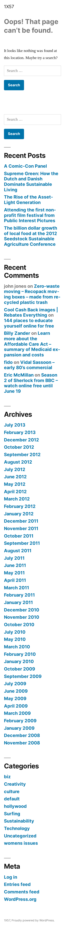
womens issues (21, 843)
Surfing (12, 813)
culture (12, 791)
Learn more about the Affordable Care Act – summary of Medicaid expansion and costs (32, 344)
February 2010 (20, 654)
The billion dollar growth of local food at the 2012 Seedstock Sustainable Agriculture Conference (30, 236)
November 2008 (22, 743)
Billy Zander (17, 333)
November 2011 (21, 528)
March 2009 (17, 713)
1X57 (9, 6)
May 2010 (15, 639)
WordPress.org (20, 899)
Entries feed (17, 884)
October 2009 (19, 669)
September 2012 (22, 454)
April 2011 (15, 580)
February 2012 (20, 506)
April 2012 (15, 491)
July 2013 (14, 425)
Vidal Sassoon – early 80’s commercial (29, 365)
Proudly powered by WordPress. (33, 920)
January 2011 (18, 602)
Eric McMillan (19, 375)
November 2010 (21, 617)
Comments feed (21, 891)
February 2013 (20, 432)
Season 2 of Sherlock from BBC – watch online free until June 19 (31, 383)
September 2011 (22, 543)
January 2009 (19, 728)
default (12, 798)
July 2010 (14, 632)
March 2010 (17, 646)
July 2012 (14, 469)
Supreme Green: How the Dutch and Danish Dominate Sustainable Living (31, 181)
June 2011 (15, 565)
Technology (17, 828)
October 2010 (19, 624)
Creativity (15, 784)
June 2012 (15, 476)
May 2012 (14, 484)
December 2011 (21, 521)
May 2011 (14, 572)
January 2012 (19, 513)
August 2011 (17, 550)
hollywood (15, 806)
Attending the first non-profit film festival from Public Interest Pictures (30, 215)
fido (8, 362)
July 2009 (15, 683)
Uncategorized (20, 836)
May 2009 (15, 698)
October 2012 (19, 447)
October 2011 (18, 536)
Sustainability (19, 821)
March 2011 (16, 587)
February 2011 (19, 595)
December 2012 (21, 440)
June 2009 (16, 691)
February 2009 (20, 720)
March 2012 (17, 499)
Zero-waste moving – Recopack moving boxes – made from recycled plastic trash (32, 294)
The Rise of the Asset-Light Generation (28, 199)
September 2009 (23, 676)
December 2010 (21, 610)
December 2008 (22, 735)
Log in (10, 877)
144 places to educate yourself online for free (29, 323)
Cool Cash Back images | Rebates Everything (31, 312)
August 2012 (18, 462)
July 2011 (14, 558)
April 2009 (16, 706)
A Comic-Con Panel (25, 166)
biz (7, 776)
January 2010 (19, 661)
